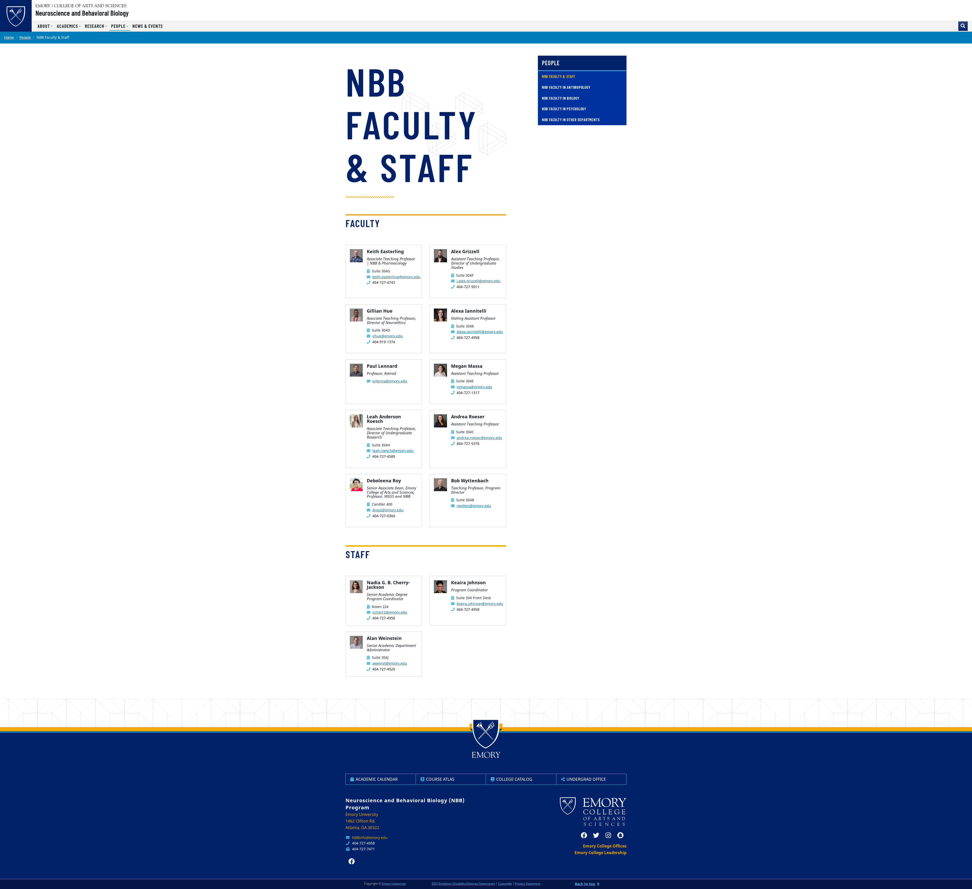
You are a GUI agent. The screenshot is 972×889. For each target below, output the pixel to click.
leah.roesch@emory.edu (393, 450)
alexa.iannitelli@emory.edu (480, 331)
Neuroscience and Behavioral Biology (82, 12)
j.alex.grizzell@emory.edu (478, 280)
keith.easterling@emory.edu (396, 276)
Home (9, 37)
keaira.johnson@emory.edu (480, 603)
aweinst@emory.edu (389, 663)
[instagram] (608, 835)
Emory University (394, 883)
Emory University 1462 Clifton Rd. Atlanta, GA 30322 (362, 821)
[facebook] (584, 835)
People (25, 37)
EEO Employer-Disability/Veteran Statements (463, 883)
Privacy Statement (527, 883)
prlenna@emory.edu (389, 381)
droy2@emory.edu (387, 510)
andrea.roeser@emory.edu (479, 437)
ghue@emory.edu (387, 336)
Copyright (505, 883)
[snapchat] (620, 835)
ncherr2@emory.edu (389, 612)
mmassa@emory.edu (474, 386)
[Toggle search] (963, 26)
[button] (45, 26)
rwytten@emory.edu (474, 505)
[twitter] (596, 835)
